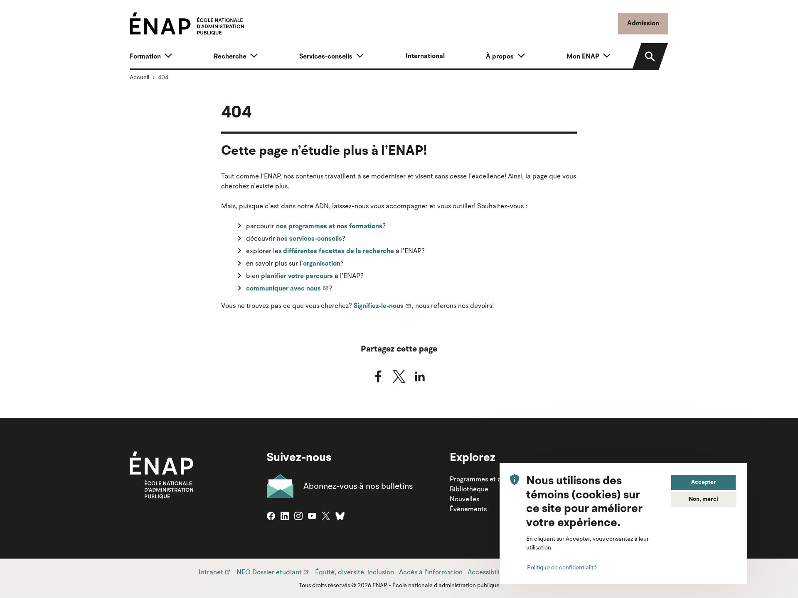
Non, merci (703, 499)
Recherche (230, 57)
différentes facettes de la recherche (338, 251)
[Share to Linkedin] (420, 376)
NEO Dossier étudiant (269, 572)
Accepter (703, 482)
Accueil (139, 77)
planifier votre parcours (297, 276)
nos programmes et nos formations (329, 226)
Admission (643, 23)
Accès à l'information (431, 572)
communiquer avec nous (283, 289)
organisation (321, 264)
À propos (500, 57)
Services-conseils (325, 57)
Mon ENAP (582, 57)
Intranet (211, 572)
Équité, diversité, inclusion (354, 572)
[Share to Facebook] (378, 376)
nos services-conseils (309, 239)
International (425, 56)
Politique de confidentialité (562, 567)
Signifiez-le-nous (379, 306)
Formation (145, 57)
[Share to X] (399, 376)
